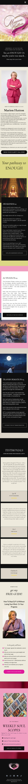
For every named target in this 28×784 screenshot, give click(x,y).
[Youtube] (17, 776)
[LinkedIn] (14, 776)
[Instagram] (10, 776)
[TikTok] (21, 776)
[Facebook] (7, 776)
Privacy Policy (12, 779)
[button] (25, 2)
